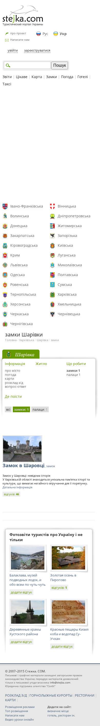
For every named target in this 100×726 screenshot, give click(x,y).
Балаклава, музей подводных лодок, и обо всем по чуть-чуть (27, 580)
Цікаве (21, 76)
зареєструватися (37, 50)
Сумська (65, 284)
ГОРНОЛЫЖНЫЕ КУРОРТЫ (50, 695)
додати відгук (21, 592)
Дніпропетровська (74, 215)
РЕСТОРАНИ (84, 695)
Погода (67, 76)
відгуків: (11, 494)
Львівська (19, 264)
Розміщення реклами (20, 707)
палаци (40, 409)
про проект (18, 33)
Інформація (15, 363)
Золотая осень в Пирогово (63, 577)
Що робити (76, 363)
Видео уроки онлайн (19, 719)
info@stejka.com (60, 682)
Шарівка (42, 340)
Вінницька (67, 206)
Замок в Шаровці (29, 465)
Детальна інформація (17, 487)
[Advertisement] (50, 145)
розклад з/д (14, 382)
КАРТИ (10, 700)
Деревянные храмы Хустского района (25, 631)
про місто (12, 370)
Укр (63, 33)
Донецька (18, 225)
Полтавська (68, 274)
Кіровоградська (24, 245)
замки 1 (73, 370)
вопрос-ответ (15, 386)
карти (9, 378)
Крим (15, 255)
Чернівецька (69, 313)
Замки (51, 76)
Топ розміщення (16, 711)
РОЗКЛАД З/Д (16, 695)
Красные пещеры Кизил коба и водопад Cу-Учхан (69, 634)
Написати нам (19, 40)
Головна (11, 340)
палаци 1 (73, 374)
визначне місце (58, 711)
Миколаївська (70, 264)
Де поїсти (13, 396)
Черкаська (19, 313)
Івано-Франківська (26, 206)
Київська (65, 245)
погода (10, 374)
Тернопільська (23, 294)
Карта (37, 76)
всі (8, 409)
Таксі (7, 83)
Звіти (7, 76)
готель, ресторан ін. (61, 715)
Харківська (67, 294)
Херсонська (20, 304)
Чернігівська (21, 323)
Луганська (67, 255)
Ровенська (19, 284)
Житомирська (70, 225)
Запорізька (67, 235)
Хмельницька (69, 304)
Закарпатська (22, 235)
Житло (41, 363)
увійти (13, 50)
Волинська (19, 215)
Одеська (17, 274)
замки (55, 340)
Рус (45, 33)
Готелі (82, 76)
